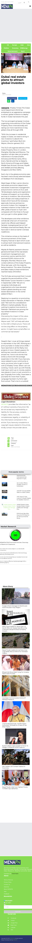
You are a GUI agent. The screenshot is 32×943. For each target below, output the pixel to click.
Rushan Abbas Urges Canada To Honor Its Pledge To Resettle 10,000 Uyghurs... (15, 746)
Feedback (6, 894)
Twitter (12, 920)
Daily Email (13, 925)
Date (4, 93)
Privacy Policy (7, 882)
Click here (15, 873)
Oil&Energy (25, 48)
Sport (22, 51)
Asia (28, 45)
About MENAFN (8, 889)
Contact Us (7, 884)
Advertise (6, 887)
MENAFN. (12, 938)
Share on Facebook (12, 98)
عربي (19, 2)
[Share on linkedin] (12, 101)
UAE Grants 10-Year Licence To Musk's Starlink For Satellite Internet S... (24, 498)
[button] (24, 2)
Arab (22, 45)
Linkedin (12, 927)
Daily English (8, 900)
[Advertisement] (16, 25)
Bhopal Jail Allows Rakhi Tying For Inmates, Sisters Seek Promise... (15, 672)
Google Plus (13, 923)
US (5, 45)
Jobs (5, 891)
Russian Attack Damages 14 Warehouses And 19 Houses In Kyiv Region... (14, 606)
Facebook (13, 918)
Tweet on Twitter (23, 98)
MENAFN (5, 108)
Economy (15, 48)
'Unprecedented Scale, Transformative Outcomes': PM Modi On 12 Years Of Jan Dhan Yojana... (14, 725)
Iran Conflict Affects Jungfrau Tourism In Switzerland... (22, 484)
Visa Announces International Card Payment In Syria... (22, 477)
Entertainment (10, 51)
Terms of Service (8, 880)
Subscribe (18, 911)
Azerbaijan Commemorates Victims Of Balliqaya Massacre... (14, 698)
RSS (11, 930)
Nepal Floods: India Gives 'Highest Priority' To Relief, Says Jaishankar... (15, 787)
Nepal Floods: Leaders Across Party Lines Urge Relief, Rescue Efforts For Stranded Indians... (15, 651)
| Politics (5, 48)
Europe (14, 45)
